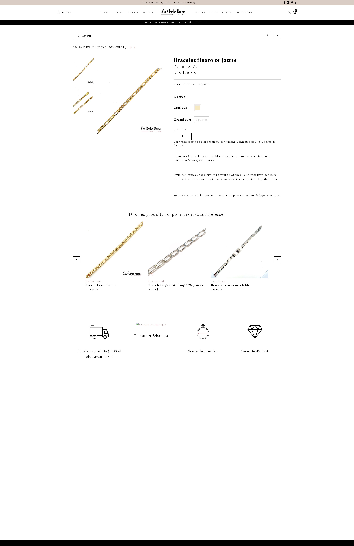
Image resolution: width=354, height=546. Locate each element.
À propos (227, 12)
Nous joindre (245, 12)
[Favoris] (89, 274)
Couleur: (181, 108)
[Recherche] (58, 12)
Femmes (105, 12)
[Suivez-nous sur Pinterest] (292, 2)
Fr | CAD (66, 12)
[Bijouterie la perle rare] (173, 12)
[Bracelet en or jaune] (114, 256)
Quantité (180, 129)
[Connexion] (289, 12)
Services (199, 12)
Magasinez (82, 47)
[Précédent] (267, 35)
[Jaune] (197, 107)
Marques (147, 12)
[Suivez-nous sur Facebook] (285, 2)
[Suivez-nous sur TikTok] (295, 2)
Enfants (133, 12)
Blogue (213, 12)
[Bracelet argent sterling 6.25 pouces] (176, 256)
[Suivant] (277, 35)
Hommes (119, 12)
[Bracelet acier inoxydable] (239, 256)
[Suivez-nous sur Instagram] (288, 2)
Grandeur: (182, 120)
